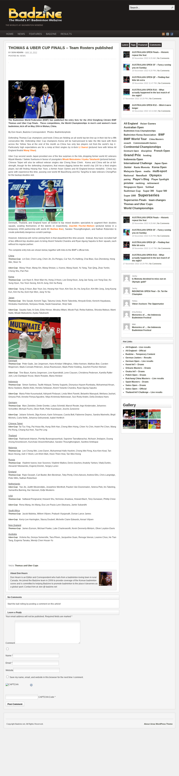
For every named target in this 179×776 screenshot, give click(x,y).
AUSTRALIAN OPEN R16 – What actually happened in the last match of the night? (151, 93)
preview (128, 183)
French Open (162, 150)
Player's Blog (141, 179)
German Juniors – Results (139, 357)
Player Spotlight (160, 179)
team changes (157, 200)
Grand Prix (132, 155)
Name (8, 655)
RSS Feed (163, 34)
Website (9, 670)
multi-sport (160, 171)
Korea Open (159, 167)
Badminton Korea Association (140, 134)
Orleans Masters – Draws (138, 368)
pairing (127, 179)
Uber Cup (13, 268)
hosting (147, 155)
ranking (140, 183)
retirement (153, 183)
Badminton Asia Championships (140, 131)
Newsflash (141, 175)
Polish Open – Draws (136, 375)
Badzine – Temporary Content (140, 354)
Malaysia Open (132, 171)
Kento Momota (142, 167)
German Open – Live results (139, 361)
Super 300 (148, 191)
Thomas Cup (14, 259)
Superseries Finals (135, 199)
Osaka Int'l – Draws (135, 371)
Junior (128, 167)
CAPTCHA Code (46, 697)
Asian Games (148, 123)
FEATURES (35, 34)
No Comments (163, 58)
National (129, 175)
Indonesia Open (133, 159)
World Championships (138, 208)
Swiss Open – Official (136, 389)
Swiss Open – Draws (136, 385)
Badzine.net (36, 13)
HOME (9, 34)
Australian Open (134, 127)
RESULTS (66, 34)
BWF (161, 134)
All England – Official (136, 350)
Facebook (171, 34)
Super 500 (161, 191)
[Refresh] (31, 685)
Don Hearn (17, 52)
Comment (10, 643)
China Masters (156, 139)
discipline (146, 151)
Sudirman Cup (132, 190)
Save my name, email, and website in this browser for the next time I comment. (46, 677)
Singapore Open (133, 187)
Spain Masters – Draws (137, 382)
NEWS (21, 34)
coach (127, 143)
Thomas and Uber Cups (26, 565)
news (23, 56)
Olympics (155, 175)
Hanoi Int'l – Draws (135, 364)
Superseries (148, 195)
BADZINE (51, 34)
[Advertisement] (49, 73)
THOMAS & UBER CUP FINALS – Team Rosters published (60, 48)
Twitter (167, 34)
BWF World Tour (135, 139)
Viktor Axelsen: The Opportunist (148, 304)
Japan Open (160, 163)
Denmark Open (131, 151)
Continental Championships (142, 146)
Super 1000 (130, 195)
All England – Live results (138, 347)
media (147, 171)
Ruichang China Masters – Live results (145, 378)
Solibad (149, 187)
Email (8, 663)
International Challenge (138, 163)
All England (131, 123)
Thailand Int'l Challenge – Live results (144, 392)
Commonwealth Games (145, 143)
